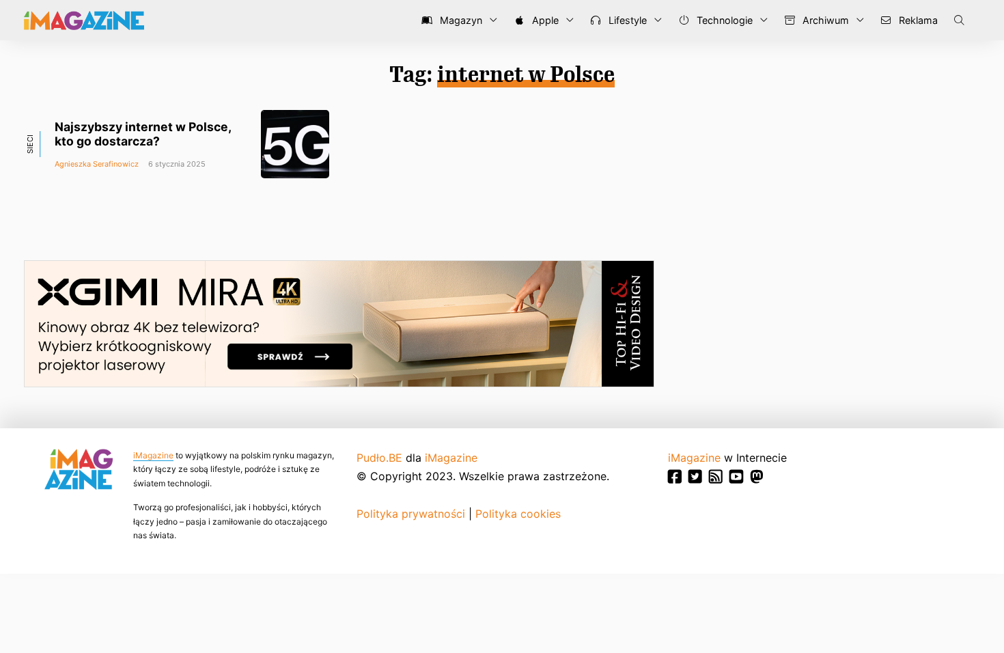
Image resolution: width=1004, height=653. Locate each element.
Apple (544, 20)
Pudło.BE (379, 457)
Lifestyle (626, 20)
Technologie (723, 20)
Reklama (917, 20)
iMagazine (153, 455)
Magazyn (459, 20)
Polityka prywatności (411, 513)
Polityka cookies (518, 513)
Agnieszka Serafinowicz (97, 164)
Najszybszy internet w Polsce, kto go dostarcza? (143, 134)
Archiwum (824, 20)
